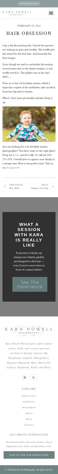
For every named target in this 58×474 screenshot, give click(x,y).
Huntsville (44, 362)
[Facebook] (24, 377)
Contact (29, 424)
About (29, 413)
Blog (29, 419)
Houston (12, 362)
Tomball (27, 358)
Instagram (12, 168)
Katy (34, 362)
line (17, 155)
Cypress (11, 367)
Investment (29, 407)
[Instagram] (33, 377)
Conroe (37, 353)
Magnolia (24, 362)
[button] (51, 13)
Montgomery (41, 358)
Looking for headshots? (29, 3)
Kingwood (23, 367)
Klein (47, 367)
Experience (29, 395)
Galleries (29, 401)
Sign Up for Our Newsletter (29, 454)
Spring (28, 353)
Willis (34, 367)
